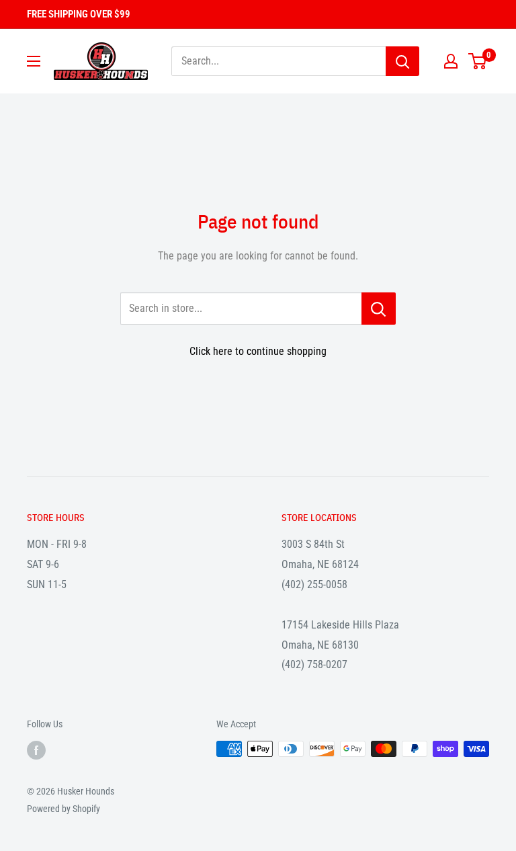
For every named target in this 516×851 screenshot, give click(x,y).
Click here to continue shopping (258, 351)
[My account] (451, 61)
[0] (478, 61)
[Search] (402, 61)
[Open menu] (33, 61)
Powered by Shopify (63, 808)
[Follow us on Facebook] (36, 750)
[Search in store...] (378, 308)
